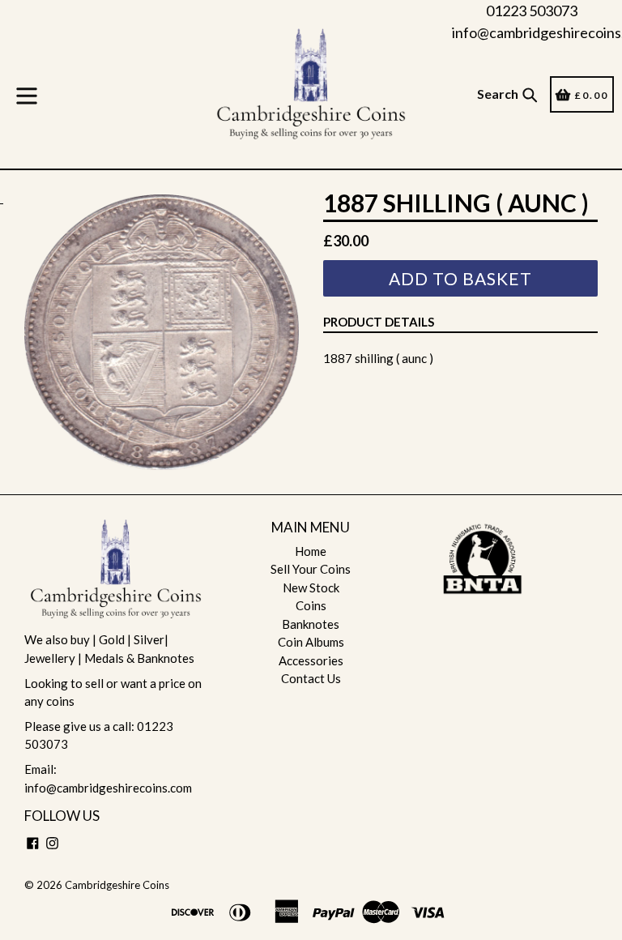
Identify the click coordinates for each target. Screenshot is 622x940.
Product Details (378, 321)
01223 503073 (531, 10)
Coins (311, 605)
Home (310, 551)
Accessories (311, 660)
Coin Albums (311, 641)
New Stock (311, 587)
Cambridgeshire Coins (117, 884)
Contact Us (311, 678)
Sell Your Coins (311, 569)
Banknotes (310, 624)
